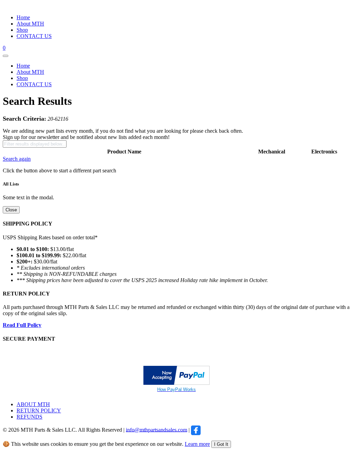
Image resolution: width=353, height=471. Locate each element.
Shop (22, 30)
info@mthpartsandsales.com (156, 429)
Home (23, 17)
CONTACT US (34, 36)
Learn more (197, 444)
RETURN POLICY (39, 410)
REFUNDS (29, 417)
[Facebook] (196, 429)
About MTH (30, 24)
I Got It (221, 444)
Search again (17, 159)
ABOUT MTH (33, 404)
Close (11, 209)
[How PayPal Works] (176, 383)
